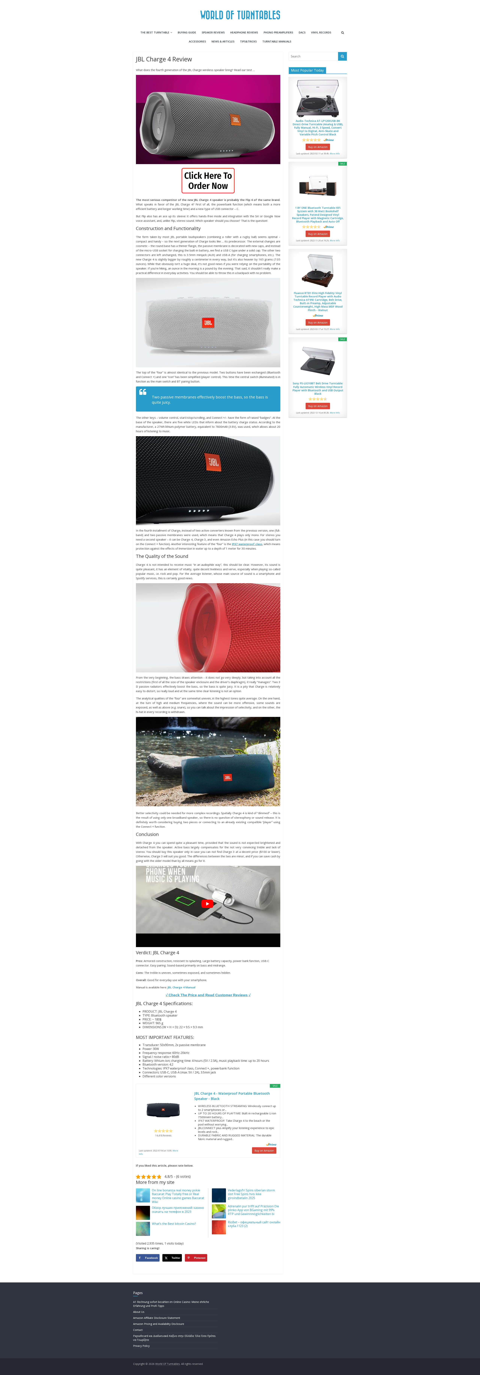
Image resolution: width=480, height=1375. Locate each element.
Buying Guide (187, 32)
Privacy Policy (141, 1346)
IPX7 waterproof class (247, 544)
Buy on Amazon (264, 1150)
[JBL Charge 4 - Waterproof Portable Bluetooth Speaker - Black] (163, 1109)
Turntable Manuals (276, 41)
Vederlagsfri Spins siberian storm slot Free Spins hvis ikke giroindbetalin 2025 (251, 1194)
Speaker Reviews (213, 32)
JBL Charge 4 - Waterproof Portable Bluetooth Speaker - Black (232, 1096)
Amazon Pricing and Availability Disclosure (158, 1324)
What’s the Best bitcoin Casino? (174, 1224)
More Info (335, 153)
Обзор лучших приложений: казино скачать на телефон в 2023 (178, 1210)
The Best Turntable (154, 32)
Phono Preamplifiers (278, 32)
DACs (302, 32)
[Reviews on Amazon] (163, 1131)
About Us (138, 1312)
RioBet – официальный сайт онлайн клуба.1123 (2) (254, 1224)
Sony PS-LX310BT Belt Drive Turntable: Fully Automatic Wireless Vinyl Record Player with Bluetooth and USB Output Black (317, 388)
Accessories (197, 41)
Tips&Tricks (248, 41)
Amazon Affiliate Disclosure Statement (156, 1318)
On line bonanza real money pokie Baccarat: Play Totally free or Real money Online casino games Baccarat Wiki (178, 1196)
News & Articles (223, 41)
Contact (138, 1330)
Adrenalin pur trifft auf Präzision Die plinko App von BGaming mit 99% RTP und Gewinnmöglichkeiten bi (253, 1210)
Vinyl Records (321, 32)
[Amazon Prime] (271, 1144)
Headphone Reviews (244, 32)
